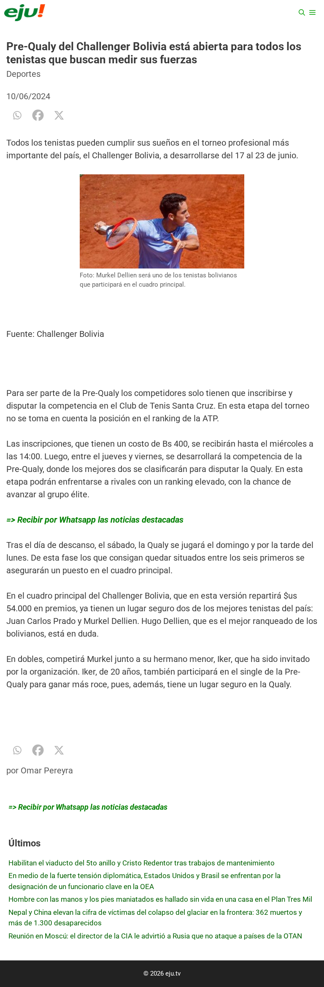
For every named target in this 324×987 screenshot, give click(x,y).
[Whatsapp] (17, 115)
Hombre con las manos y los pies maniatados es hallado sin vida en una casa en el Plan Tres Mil (160, 899)
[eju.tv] (24, 12)
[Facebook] (38, 115)
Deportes (23, 74)
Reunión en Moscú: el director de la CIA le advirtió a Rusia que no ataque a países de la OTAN (155, 936)
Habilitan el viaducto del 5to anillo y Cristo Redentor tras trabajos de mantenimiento (141, 863)
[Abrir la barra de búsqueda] (302, 12)
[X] (59, 115)
